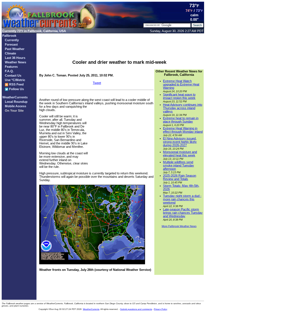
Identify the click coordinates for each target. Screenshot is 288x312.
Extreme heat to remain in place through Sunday (180, 120)
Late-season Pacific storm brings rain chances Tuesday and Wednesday (183, 213)
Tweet (97, 83)
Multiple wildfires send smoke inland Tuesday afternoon (178, 165)
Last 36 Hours (15, 58)
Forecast (11, 44)
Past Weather (14, 49)
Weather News (15, 62)
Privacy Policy (160, 309)
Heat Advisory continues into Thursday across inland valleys (182, 108)
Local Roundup (16, 101)
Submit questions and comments (136, 309)
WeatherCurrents (15, 97)
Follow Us (16, 89)
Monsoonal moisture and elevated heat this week (180, 153)
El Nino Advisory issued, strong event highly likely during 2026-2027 (180, 142)
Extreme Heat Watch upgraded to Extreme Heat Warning (181, 84)
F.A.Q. (9, 71)
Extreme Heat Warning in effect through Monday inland (183, 130)
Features (11, 66)
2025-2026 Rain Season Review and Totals (179, 177)
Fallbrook (9, 35)
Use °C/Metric (15, 80)
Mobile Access (15, 106)
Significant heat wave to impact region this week (179, 96)
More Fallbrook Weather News (179, 226)
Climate (10, 53)
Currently (12, 40)
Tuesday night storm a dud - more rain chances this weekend (182, 199)
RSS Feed (16, 84)
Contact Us (13, 75)
